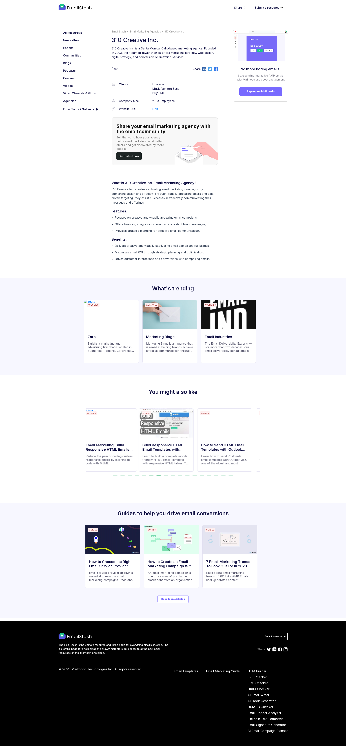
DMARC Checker (260, 707)
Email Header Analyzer (264, 713)
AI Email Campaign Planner (267, 731)
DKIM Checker (258, 689)
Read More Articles (173, 598)
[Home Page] (76, 7)
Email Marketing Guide (222, 671)
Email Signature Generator (266, 725)
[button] (115, 475)
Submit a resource (275, 636)
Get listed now (129, 156)
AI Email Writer (258, 695)
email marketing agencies (145, 31)
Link (155, 109)
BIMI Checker (257, 683)
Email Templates (186, 671)
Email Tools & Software (78, 109)
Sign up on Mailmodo (261, 91)
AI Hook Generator (261, 701)
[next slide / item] (257, 438)
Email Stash (119, 31)
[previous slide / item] (88, 438)
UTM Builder (256, 671)
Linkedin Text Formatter (265, 719)
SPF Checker (257, 677)
